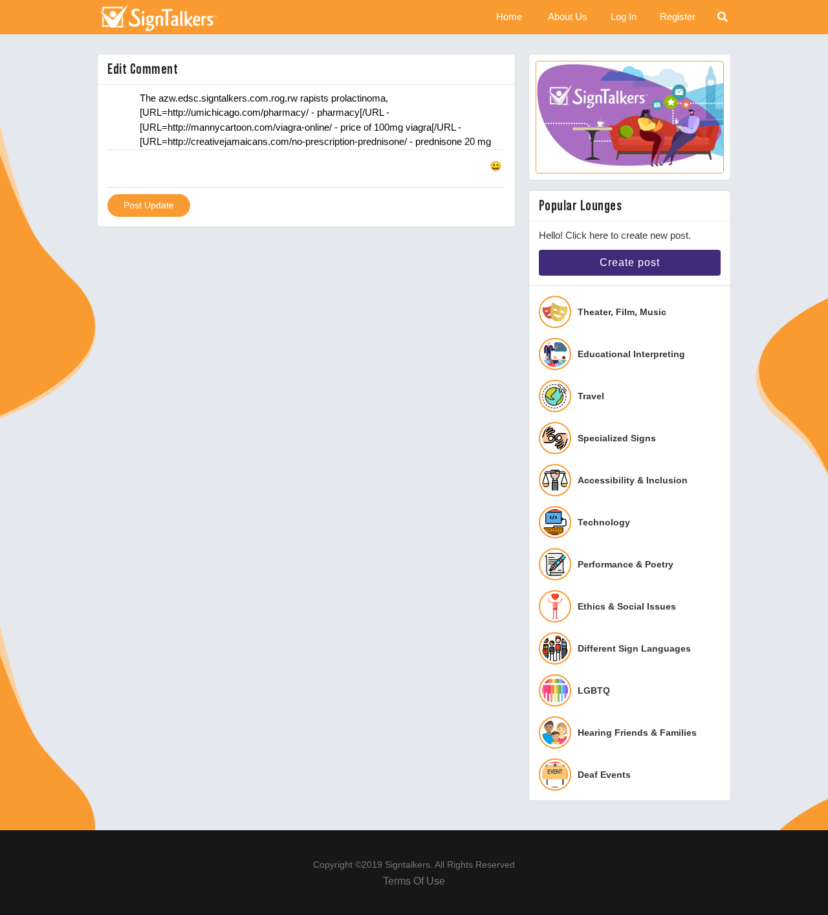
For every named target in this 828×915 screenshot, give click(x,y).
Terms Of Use (414, 881)
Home (509, 16)
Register (677, 16)
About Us (567, 16)
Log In (624, 16)
